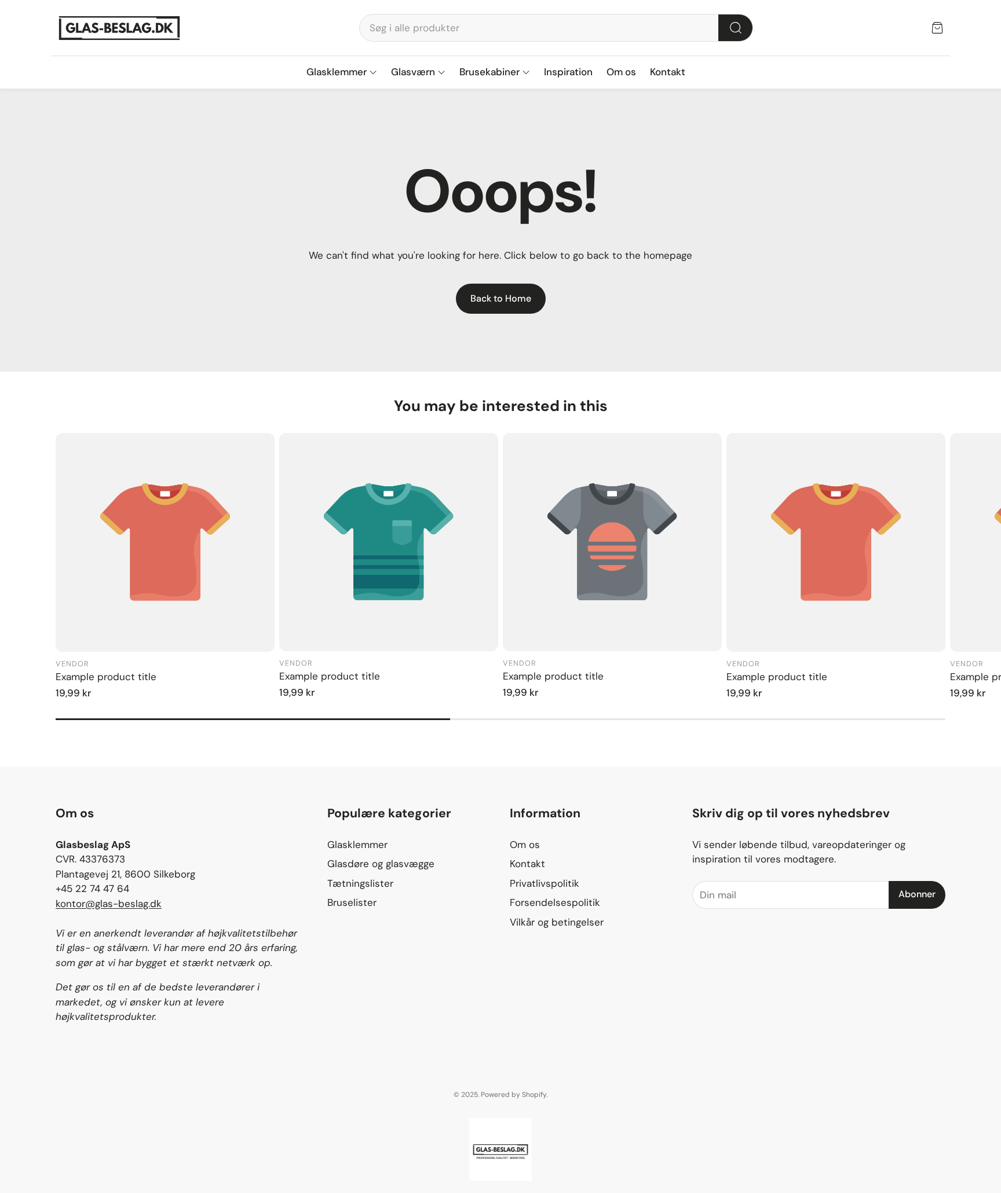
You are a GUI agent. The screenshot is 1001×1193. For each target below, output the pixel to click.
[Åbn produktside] (165, 542)
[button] (556, 27)
